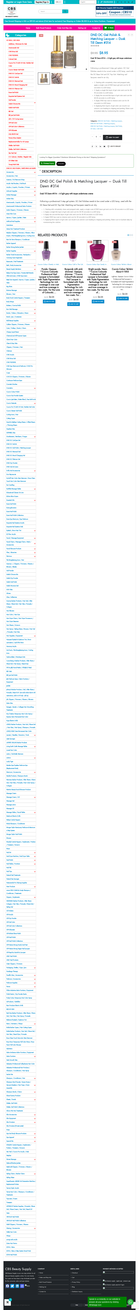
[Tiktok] (132, 2)
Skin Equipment (11, 1118)
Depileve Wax (10, 429)
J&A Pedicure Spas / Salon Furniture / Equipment (17, 680)
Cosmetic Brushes (11, 384)
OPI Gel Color (13, 123)
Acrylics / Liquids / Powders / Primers (18, 187)
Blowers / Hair (10, 294)
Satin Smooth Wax (11, 1060)
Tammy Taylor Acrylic (12, 1188)
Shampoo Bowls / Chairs (14, 1092)
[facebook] (7, 1286)
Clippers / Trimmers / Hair (14, 347)
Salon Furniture (10, 1056)
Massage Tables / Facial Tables (15, 812)
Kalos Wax (9, 703)
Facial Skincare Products (13, 549)
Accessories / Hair (12, 176)
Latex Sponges (10, 739)
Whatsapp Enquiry (48, 163)
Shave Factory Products (13, 1096)
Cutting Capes (10, 418)
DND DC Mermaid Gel (16, 81)
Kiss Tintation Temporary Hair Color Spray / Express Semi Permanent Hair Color (19, 715)
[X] (121, 2)
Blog (73, 1287)
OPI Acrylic (9, 914)
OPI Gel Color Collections (16, 126)
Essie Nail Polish (11, 511)
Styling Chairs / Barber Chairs (15, 1174)
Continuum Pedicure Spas (14, 380)
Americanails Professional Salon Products (18, 206)
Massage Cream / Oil (13, 797)
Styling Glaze (10, 1177)
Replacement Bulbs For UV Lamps (19, 142)
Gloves (8, 593)
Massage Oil (10, 808)
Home (28, 28)
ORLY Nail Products (12, 960)
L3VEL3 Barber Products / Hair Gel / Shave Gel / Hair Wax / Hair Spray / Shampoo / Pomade (20, 725)
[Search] (65, 11)
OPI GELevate (13, 130)
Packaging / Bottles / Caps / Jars (16, 967)
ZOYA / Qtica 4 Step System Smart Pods (18, 1251)
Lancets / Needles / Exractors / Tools (17, 735)
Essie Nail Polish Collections (15, 515)
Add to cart (114, 137)
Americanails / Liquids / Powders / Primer (19, 202)
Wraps (8, 1236)
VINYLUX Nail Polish (12, 1217)
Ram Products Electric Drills (14, 1005)
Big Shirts (9, 286)
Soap (8, 1130)
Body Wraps (10, 302)
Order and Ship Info (64, 28)
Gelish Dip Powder (12, 578)
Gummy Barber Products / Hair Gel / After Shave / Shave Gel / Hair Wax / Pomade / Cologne (19, 604)
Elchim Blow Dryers (12, 496)
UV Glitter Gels (13, 161)
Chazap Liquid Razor (12, 332)
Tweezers (9, 1202)
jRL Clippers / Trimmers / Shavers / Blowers (19, 699)
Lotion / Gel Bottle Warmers (14, 754)
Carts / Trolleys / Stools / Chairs (16, 328)
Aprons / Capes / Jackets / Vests (16, 217)
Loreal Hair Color (11, 750)
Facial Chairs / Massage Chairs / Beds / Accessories (18, 543)
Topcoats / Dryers (11, 1199)
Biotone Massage (11, 290)
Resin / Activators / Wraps (14, 1024)
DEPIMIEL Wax (10, 433)
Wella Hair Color (11, 1232)
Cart (73, 1278)
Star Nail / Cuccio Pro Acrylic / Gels (17, 1152)
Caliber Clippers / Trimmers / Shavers (18, 324)
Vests (7, 1213)
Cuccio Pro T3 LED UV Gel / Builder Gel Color (21, 64)
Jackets (8, 686)
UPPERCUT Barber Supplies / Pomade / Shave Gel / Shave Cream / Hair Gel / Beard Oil (20, 1207)
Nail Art (8, 852)
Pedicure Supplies (11, 983)
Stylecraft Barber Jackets (13, 1163)
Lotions (8, 758)
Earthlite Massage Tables (13, 489)
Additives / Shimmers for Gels (18, 44)
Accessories (10, 172)
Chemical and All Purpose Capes (16, 336)
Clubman (9, 351)
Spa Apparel (10, 1137)
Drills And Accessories (13, 470)
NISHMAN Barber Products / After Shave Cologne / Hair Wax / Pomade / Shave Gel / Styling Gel (20, 904)
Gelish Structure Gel (12, 586)
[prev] (128, 34)
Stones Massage (11, 1159)
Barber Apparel (11, 243)
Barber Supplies (11, 251)
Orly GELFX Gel (13, 134)
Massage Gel (10, 801)
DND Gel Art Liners (12, 467)
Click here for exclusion (53, 21)
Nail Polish (119, 126)
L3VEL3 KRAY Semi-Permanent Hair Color (19, 731)
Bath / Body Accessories (13, 265)
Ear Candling (10, 485)
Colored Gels (13, 59)
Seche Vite (9, 1074)
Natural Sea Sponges (12, 879)
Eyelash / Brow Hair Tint (13, 530)
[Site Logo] (11, 11)
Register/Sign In (42, 2)
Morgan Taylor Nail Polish (14, 834)
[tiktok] (27, 1286)
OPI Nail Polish (11, 937)
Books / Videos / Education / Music (17, 313)
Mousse (8, 838)
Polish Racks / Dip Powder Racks (16, 994)
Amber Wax (10, 199)
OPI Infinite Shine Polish (13, 933)
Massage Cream (11, 793)
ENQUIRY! (61, 164)
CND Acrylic (10, 355)
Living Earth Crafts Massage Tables (16, 746)
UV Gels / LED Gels (97, 129)
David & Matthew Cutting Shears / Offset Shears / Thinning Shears (20, 423)
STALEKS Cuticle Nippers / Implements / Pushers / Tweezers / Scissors (18, 1146)
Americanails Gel (14, 48)
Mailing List (82, 28)
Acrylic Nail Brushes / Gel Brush (16, 183)
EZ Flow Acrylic (11, 534)
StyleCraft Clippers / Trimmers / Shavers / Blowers (19, 1168)
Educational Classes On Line (14, 492)
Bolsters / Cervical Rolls (13, 305)
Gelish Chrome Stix (14, 104)
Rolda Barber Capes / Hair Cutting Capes (19, 1027)
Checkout (75, 1273)
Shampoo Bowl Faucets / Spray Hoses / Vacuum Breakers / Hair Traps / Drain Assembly (18, 1085)
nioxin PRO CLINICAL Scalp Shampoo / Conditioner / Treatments (18, 891)
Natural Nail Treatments (13, 875)
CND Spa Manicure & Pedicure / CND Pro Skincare (19, 367)
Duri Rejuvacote (11, 474)
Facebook (92, 146)
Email (104, 146)
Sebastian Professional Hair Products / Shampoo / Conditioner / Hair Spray (18, 1069)
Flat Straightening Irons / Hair (15, 560)
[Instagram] (125, 2)
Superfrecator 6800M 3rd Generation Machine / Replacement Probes (21, 1182)
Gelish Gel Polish (14, 107)
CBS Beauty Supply (18, 1269)
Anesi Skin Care (11, 214)
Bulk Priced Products (43, 28)
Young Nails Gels (14, 164)
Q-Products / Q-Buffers (13, 1002)
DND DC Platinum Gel (15, 89)
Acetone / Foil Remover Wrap (15, 180)
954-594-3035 (108, 2)
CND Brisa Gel (13, 51)
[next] (132, 34)
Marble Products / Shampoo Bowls (17, 776)
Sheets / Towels (11, 1099)
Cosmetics (9, 388)
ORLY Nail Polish (11, 956)
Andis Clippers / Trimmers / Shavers (17, 210)
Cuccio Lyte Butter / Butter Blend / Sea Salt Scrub (21, 399)
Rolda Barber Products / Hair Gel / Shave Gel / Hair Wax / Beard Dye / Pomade (20, 1032)
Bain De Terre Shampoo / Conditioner (18, 239)
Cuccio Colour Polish (12, 392)
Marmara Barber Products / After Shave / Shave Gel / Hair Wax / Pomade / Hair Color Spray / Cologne (20, 783)
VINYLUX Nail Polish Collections (16, 1221)
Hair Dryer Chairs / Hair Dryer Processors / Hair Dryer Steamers (19, 619)
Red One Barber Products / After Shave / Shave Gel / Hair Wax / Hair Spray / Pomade (20, 1014)
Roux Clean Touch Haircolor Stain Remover (19, 1038)
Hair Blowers (10, 611)
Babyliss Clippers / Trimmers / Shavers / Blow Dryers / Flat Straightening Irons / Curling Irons (20, 234)
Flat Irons (9, 556)
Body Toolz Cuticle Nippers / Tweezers (18, 298)
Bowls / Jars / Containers (14, 317)
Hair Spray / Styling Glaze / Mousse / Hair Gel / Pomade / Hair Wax (20, 630)
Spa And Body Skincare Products (16, 1133)
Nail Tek (8, 867)
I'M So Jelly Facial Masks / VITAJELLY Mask (18, 667)
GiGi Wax (9, 589)
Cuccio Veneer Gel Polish (16, 70)
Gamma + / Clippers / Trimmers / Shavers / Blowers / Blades (20, 565)
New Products (10, 886)
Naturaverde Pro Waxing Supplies (16, 883)
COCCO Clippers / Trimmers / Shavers (18, 377)
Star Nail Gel (12, 153)
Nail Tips (9, 871)
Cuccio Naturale (11, 403)
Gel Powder (12, 100)
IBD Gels (9, 671)
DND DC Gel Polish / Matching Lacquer (110, 121)
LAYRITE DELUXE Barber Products (16, 742)
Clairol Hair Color (11, 339)
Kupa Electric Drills (12, 721)
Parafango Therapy (12, 971)
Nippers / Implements (13, 897)
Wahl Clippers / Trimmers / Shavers (17, 1224)
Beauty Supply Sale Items (13, 269)
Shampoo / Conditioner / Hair (15, 1078)
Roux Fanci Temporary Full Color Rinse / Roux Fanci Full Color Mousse (20, 1043)
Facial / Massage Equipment (15, 538)
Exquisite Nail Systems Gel (17, 96)
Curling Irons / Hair (12, 414)
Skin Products (10, 1122)
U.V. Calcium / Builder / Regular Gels (20, 157)
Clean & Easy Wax (11, 343)
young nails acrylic (11, 1239)
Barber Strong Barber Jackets (15, 247)
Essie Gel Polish (13, 92)
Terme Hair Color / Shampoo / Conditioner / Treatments (20, 1193)
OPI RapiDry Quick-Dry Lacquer (16, 952)
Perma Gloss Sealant (15, 138)
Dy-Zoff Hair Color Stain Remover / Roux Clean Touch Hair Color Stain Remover (20, 479)
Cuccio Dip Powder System (14, 395)
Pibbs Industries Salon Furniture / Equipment (19, 990)
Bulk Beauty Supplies (12, 320)
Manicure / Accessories (13, 772)
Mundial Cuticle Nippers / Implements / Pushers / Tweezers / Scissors (21, 843)
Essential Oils (10, 500)
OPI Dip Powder (11, 918)
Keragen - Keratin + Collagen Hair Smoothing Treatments (20, 708)
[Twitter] (12, 1286)
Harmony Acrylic (11, 646)
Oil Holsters (9, 911)
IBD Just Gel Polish (14, 115)
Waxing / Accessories (13, 1228)
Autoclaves (9, 225)
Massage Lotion (11, 805)
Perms (8, 986)
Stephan (8, 1155)
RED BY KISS (10, 1009)
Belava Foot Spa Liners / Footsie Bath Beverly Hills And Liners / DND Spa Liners (19, 274)
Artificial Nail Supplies (13, 221)
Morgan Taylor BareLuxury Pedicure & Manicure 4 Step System (20, 829)
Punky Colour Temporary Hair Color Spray (19, 998)
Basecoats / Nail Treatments (14, 261)
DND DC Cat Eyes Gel (15, 73)
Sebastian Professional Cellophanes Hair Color (20, 1064)
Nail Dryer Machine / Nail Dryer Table (17, 856)
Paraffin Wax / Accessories (14, 975)
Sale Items (9, 1049)
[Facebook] (117, 2)
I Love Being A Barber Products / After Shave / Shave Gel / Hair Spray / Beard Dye (20, 662)
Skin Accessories (11, 1114)
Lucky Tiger (9, 761)
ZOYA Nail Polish (11, 1255)
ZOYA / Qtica (10, 1247)
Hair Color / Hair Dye (13, 614)
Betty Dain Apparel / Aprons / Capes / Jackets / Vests (20, 281)
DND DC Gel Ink (14, 77)
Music (8, 849)
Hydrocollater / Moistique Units (15, 657)
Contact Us (96, 28)
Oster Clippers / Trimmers (14, 964)
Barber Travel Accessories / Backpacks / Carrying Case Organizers (18, 256)
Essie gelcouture (11, 508)
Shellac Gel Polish (14, 145)
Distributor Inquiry (77, 1292)
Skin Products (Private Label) (14, 1126)
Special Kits (9, 1141)
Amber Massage (11, 195)
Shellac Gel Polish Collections (17, 149)
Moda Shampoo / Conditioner (15, 824)
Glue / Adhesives (11, 597)
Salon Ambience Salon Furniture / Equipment (20, 1052)
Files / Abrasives (11, 552)
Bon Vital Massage (11, 309)
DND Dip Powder (11, 463)
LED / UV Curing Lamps (16, 119)
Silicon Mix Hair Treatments (14, 1111)
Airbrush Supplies (11, 191)
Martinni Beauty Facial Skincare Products (18, 789)
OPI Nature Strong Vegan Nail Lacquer (18, 949)
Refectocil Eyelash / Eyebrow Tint (16, 1020)
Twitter (96, 146)
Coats (8, 373)
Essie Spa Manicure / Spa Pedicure (17, 519)
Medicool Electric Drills (13, 816)
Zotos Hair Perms (11, 1243)
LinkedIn (100, 146)
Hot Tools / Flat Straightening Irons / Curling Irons (19, 651)
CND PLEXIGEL (13, 55)
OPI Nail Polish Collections (14, 941)
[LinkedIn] (128, 2)
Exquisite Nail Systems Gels (14, 527)
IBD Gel (11, 111)
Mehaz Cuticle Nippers (13, 820)
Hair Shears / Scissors (13, 625)
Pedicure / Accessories (13, 979)
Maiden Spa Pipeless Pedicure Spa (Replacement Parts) (17, 766)
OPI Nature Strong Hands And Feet (16, 945)
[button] (38, 52)
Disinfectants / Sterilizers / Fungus (16, 436)
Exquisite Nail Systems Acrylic (15, 523)
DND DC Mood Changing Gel (18, 85)
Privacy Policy (76, 1282)
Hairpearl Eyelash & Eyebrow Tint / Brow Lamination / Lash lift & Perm (18, 641)
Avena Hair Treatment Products (15, 229)
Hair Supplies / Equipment (14, 636)
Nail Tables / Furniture (13, 864)
